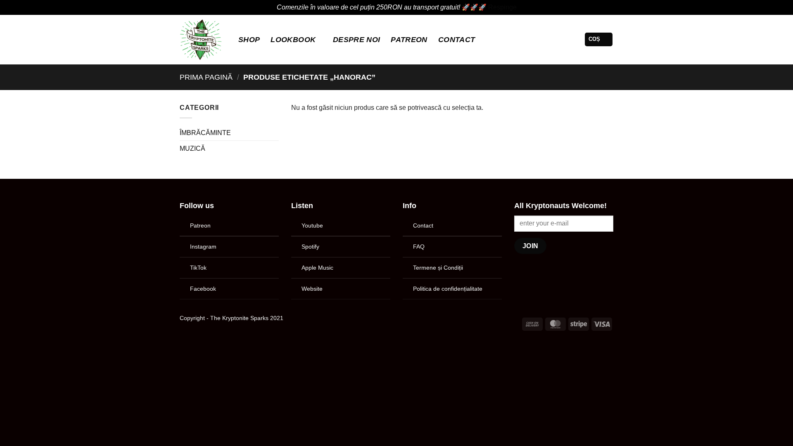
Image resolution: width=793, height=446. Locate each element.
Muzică (192, 148)
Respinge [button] (502, 7)
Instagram (203, 246)
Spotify (310, 246)
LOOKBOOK (293, 40)
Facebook (203, 288)
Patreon (200, 225)
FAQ (419, 246)
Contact (456, 40)
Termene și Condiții (438, 267)
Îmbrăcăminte (205, 132)
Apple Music (317, 267)
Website (312, 288)
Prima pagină (206, 77)
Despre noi (356, 40)
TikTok (198, 267)
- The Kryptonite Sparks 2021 (245, 318)
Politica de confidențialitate (447, 288)
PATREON (409, 40)
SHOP (249, 40)
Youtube (312, 225)
